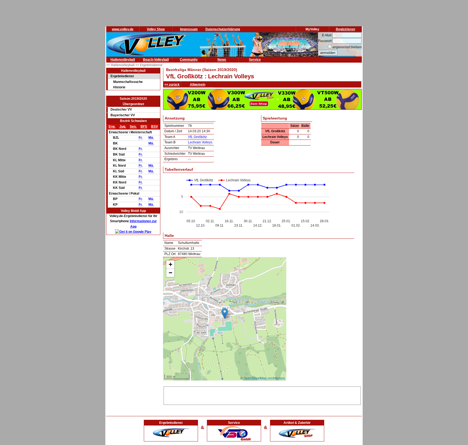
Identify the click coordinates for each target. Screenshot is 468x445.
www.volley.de (123, 29)
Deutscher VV (121, 109)
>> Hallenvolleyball (120, 65)
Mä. (151, 138)
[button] (224, 313)
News (221, 60)
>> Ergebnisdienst (148, 65)
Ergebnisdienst (122, 76)
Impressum (189, 29)
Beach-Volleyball (156, 60)
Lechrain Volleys (200, 142)
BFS (144, 126)
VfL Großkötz (197, 137)
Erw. (112, 126)
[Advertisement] (262, 395)
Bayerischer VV (122, 115)
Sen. (133, 126)
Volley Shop (156, 29)
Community (189, 60)
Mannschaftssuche (128, 82)
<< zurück (172, 84)
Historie (119, 87)
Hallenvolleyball (122, 60)
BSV (154, 126)
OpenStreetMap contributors (264, 378)
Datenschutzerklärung (223, 29)
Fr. (140, 138)
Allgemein (197, 84)
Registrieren (345, 29)
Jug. (122, 126)
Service (255, 60)
